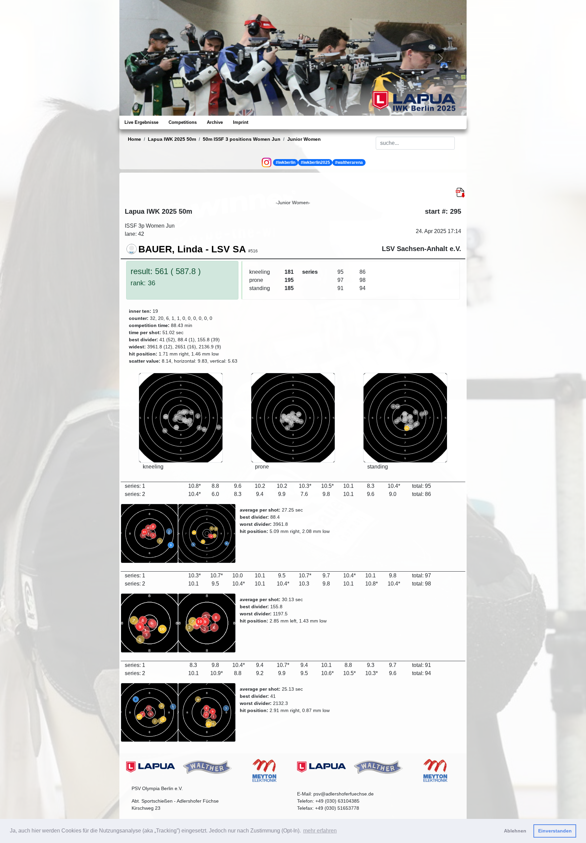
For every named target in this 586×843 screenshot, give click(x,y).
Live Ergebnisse (141, 122)
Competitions (183, 122)
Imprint (240, 122)
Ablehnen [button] (515, 831)
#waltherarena (349, 162)
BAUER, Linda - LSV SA (192, 249)
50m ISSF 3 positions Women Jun (241, 139)
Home (134, 139)
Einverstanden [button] (555, 831)
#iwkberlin (285, 162)
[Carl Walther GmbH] (207, 767)
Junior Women (304, 139)
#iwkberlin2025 (315, 162)
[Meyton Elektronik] (264, 770)
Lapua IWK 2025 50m (172, 139)
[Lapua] (150, 767)
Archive (215, 122)
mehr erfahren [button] (320, 831)
